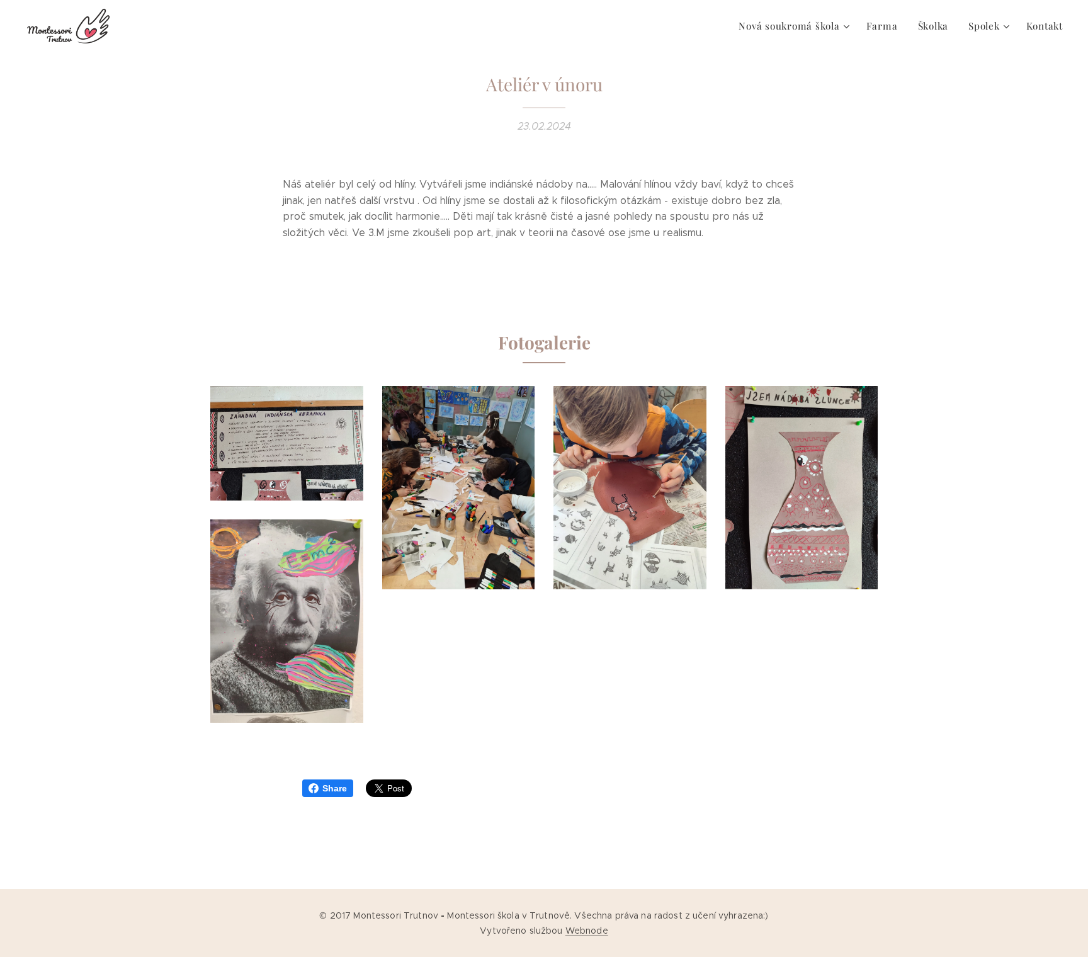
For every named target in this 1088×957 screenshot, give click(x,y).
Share (334, 788)
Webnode (586, 930)
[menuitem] (795, 26)
